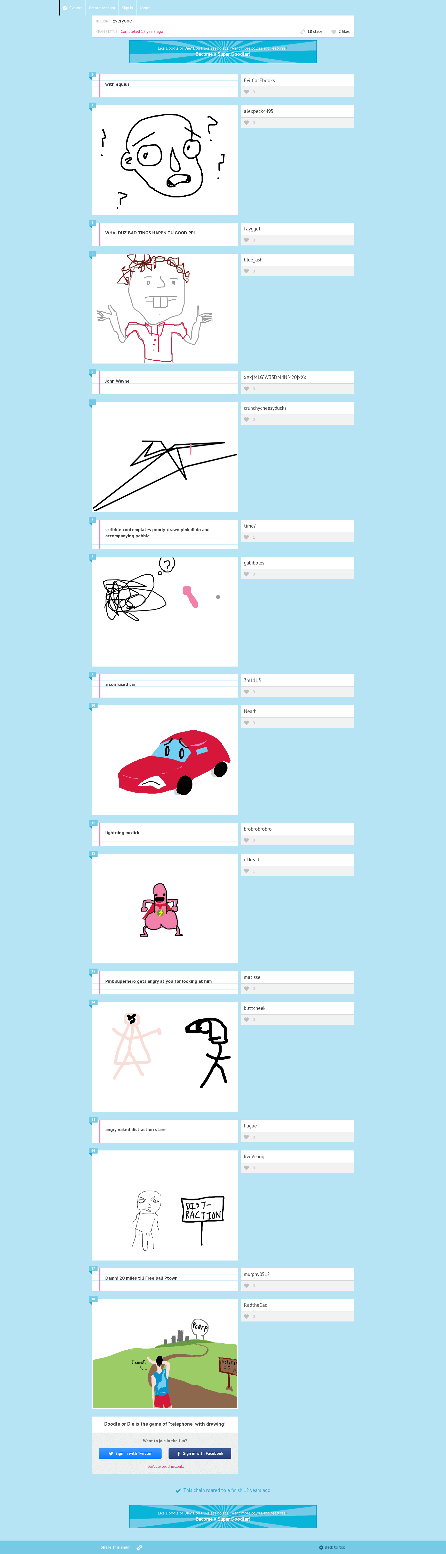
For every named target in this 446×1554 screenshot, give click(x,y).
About (144, 7)
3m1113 (252, 680)
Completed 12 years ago (142, 31)
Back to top (335, 1547)
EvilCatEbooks (259, 80)
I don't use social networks (165, 1466)
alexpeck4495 (258, 111)
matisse (252, 977)
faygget (252, 228)
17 (93, 1268)
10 (93, 705)
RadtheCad (255, 1305)
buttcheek (255, 1008)
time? (250, 525)
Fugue (250, 1125)
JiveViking (254, 1156)
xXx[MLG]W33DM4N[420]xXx (275, 377)
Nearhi (251, 711)
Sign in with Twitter (133, 1453)
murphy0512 (257, 1274)
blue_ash (253, 259)
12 (93, 854)
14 (93, 1002)
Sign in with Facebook (202, 1453)
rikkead (251, 859)
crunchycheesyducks (265, 408)
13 (93, 971)
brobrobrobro (258, 828)
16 (93, 1150)
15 (93, 1120)
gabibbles (254, 562)
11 (93, 823)
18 (93, 1299)
